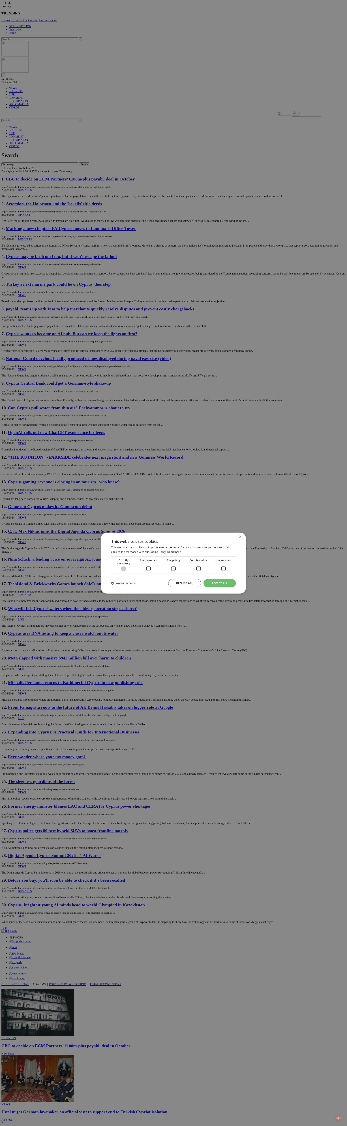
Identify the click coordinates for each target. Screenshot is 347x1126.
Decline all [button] (184, 583)
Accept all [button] (220, 583)
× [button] (240, 536)
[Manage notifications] (338, 1118)
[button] (123, 583)
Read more (174, 551)
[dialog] (173, 563)
